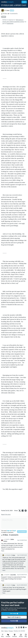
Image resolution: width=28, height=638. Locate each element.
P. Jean (13, 555)
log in (14, 530)
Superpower (10, 23)
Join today (13, 613)
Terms (6, 631)
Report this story (6, 514)
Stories (21, 636)
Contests (14, 636)
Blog (26, 636)
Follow (11, 10)
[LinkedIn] (21, 627)
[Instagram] (19, 627)
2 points (7, 539)
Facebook (13, 621)
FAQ (2, 631)
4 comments (13, 13)
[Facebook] (24, 627)
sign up (9, 530)
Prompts (8, 636)
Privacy (11, 631)
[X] (16, 627)
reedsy (7, 2)
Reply (2, 551)
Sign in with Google (13, 617)
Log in (24, 2)
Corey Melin (13, 574)
